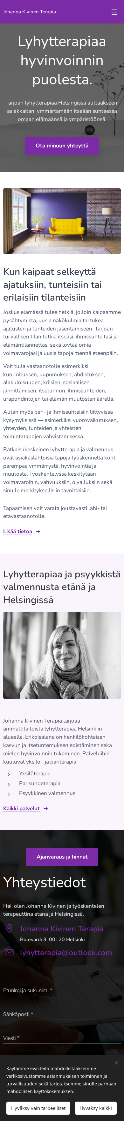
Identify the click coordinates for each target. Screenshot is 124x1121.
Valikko (114, 11)
